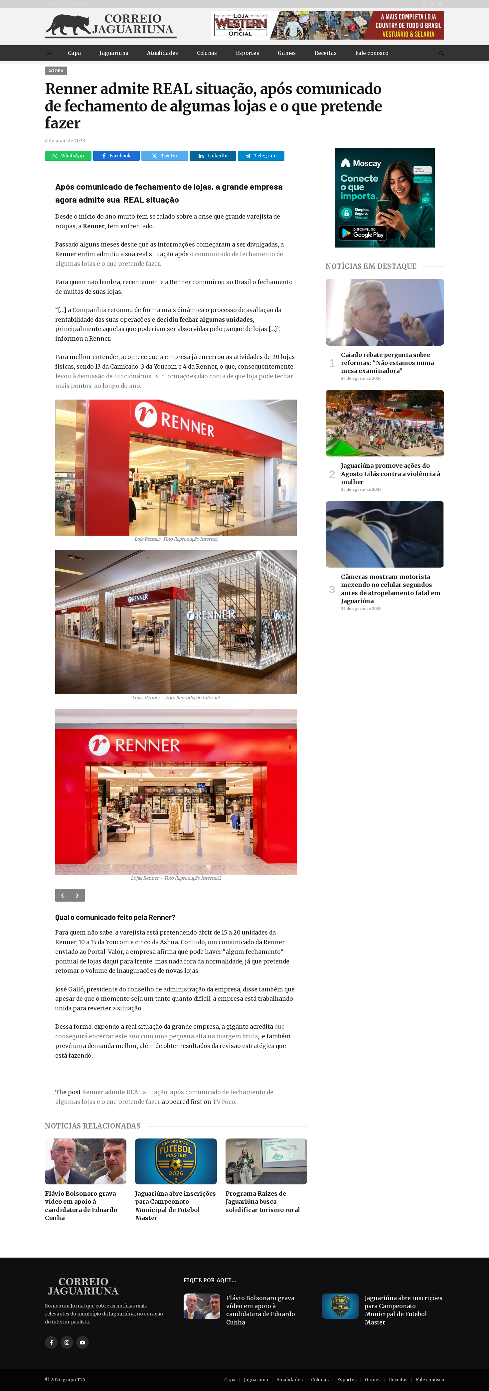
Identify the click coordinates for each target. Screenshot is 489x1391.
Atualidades (162, 53)
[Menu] (49, 53)
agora (56, 70)
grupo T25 (74, 1380)
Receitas (326, 53)
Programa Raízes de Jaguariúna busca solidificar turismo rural (263, 1202)
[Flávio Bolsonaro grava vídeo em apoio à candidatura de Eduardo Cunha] (85, 1161)
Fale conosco (372, 53)
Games (287, 53)
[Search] (441, 53)
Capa (74, 53)
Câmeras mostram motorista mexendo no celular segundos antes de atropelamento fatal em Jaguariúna (390, 589)
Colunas (207, 53)
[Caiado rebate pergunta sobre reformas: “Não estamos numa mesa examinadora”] (385, 312)
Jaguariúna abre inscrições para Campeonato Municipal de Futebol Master (175, 1206)
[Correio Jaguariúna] (111, 26)
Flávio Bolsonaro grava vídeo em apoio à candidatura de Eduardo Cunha (81, 1206)
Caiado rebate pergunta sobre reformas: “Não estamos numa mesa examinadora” (387, 363)
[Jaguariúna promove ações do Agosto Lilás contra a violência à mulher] (385, 423)
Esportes (247, 53)
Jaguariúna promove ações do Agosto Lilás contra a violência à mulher (390, 474)
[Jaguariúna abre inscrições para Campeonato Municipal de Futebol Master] (176, 1161)
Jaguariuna (113, 53)
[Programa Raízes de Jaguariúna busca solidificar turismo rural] (266, 1161)
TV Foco (224, 1102)
